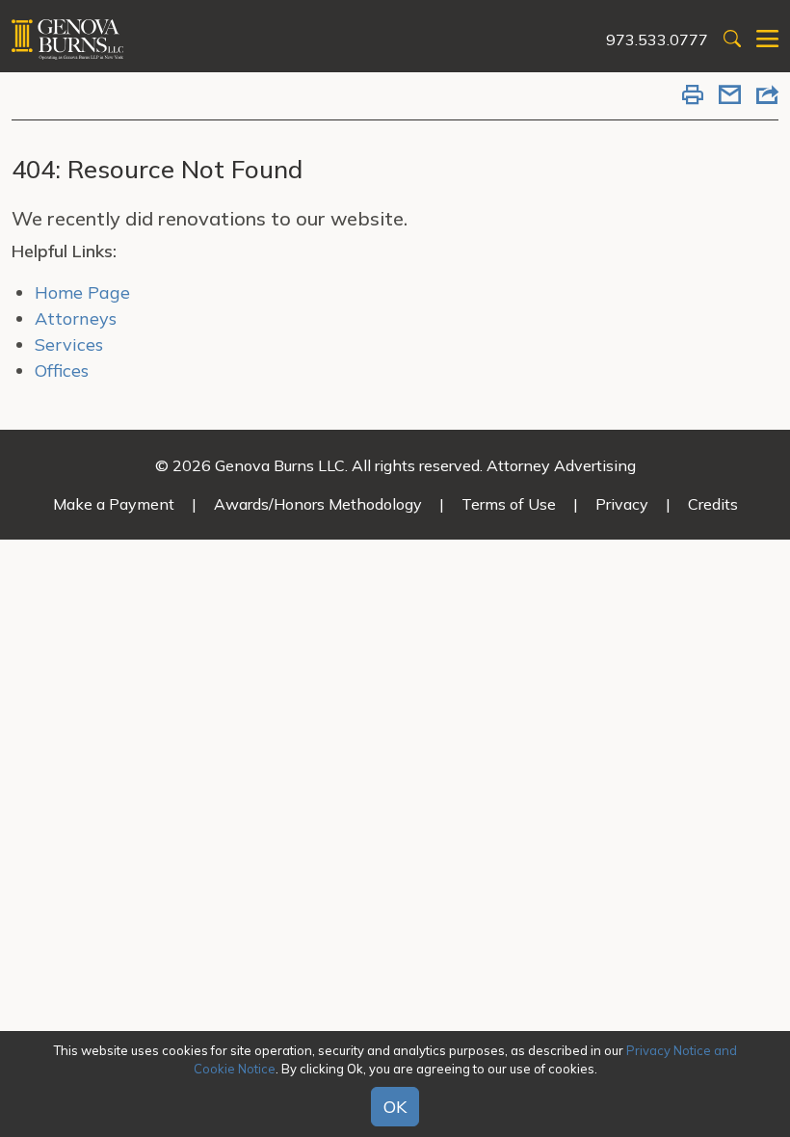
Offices (62, 370)
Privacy (621, 504)
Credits (713, 504)
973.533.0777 (657, 39)
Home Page (82, 292)
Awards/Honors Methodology (318, 504)
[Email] (730, 96)
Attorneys (76, 318)
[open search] (732, 40)
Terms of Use (508, 504)
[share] (767, 96)
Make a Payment (113, 504)
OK (395, 1107)
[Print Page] (692, 96)
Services (69, 344)
